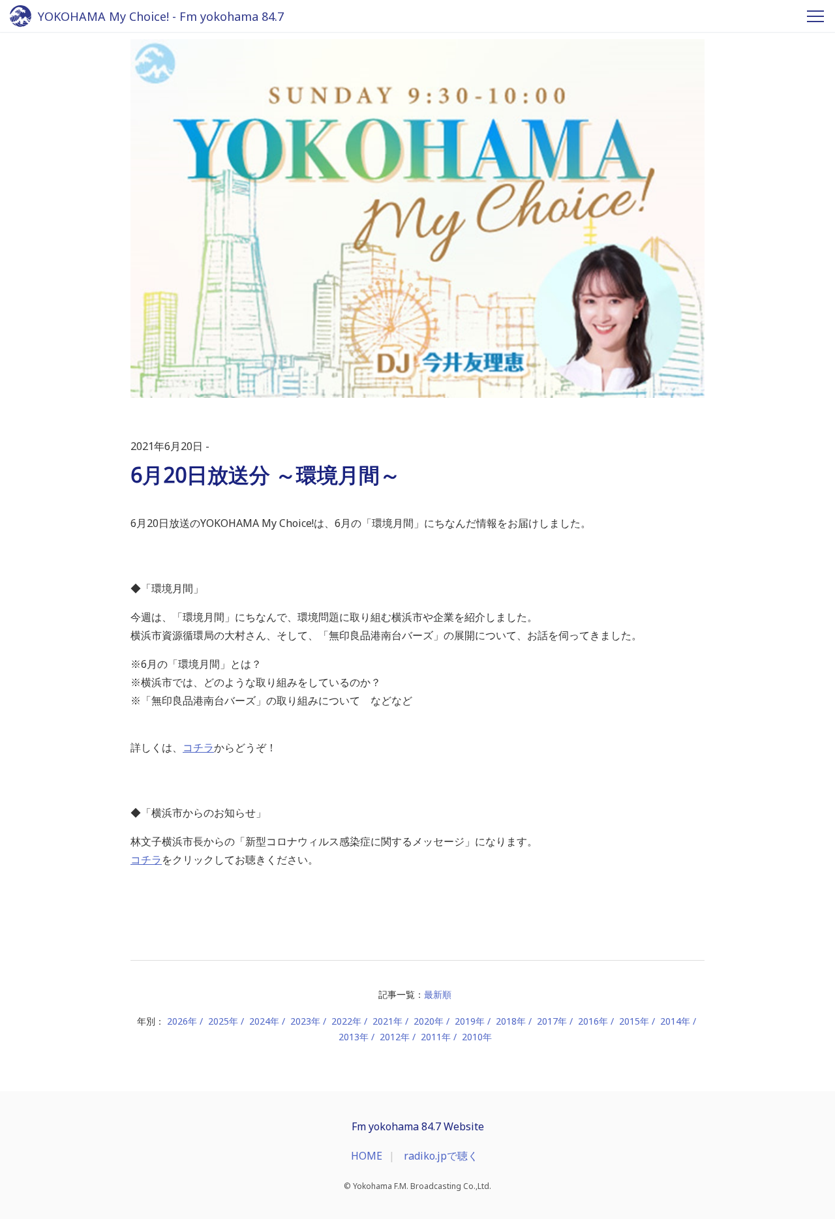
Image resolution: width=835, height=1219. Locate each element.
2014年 (675, 1021)
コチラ (198, 747)
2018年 (511, 1021)
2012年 (395, 1037)
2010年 (477, 1037)
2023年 (305, 1021)
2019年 (470, 1021)
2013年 (354, 1037)
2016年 (593, 1021)
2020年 (429, 1021)
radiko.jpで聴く (441, 1156)
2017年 (552, 1021)
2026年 (182, 1021)
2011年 (436, 1037)
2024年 (264, 1021)
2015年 (634, 1021)
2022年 (346, 1021)
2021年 (387, 1021)
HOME (366, 1156)
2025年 (223, 1021)
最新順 (437, 994)
